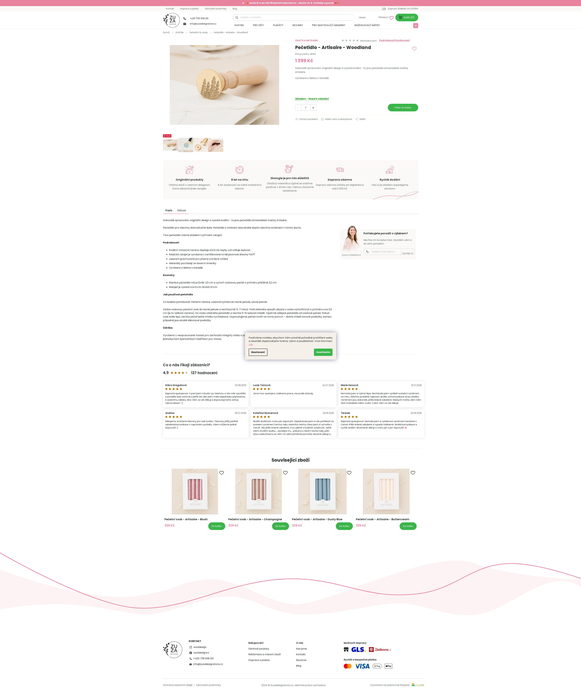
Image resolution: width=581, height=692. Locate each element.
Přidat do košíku (403, 107)
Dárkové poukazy (258, 648)
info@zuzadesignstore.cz (208, 664)
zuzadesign (199, 647)
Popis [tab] (168, 210)
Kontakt (170, 8)
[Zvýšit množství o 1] (313, 108)
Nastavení (258, 352)
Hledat (362, 17)
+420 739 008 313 (203, 658)
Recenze (301, 660)
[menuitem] (239, 25)
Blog (235, 8)
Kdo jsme (301, 648)
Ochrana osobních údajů (177, 685)
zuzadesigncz (201, 652)
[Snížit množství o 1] (298, 108)
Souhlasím (323, 352)
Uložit (168, 136)
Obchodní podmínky (216, 8)
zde (251, 344)
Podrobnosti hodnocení (394, 40)
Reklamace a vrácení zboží (264, 654)
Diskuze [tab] (181, 210)
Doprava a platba (189, 8)
